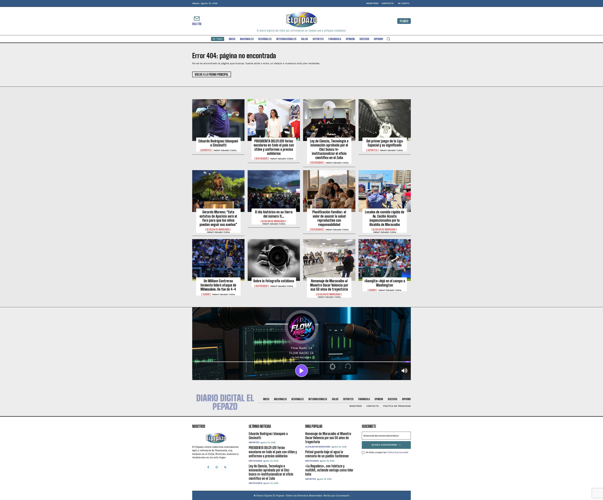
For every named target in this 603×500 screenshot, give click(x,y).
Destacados (262, 158)
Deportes (206, 150)
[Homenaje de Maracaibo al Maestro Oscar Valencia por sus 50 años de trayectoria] (329, 260)
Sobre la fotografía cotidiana (273, 281)
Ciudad (206, 294)
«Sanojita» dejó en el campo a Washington (384, 283)
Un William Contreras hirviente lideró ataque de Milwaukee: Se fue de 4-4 (218, 285)
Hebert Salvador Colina (224, 150)
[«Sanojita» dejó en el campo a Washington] (385, 260)
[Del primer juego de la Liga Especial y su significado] (385, 120)
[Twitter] (225, 467)
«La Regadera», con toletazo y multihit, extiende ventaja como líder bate (329, 470)
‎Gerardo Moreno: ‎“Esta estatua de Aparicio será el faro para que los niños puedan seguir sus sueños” (218, 218)
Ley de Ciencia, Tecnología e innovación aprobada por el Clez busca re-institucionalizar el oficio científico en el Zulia (329, 149)
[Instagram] (216, 467)
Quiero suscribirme (384, 445)
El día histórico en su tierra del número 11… (274, 214)
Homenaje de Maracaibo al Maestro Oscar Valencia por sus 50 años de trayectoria (329, 285)
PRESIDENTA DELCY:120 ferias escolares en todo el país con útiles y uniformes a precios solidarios (274, 147)
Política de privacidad (397, 452)
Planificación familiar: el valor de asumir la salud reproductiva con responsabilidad (329, 218)
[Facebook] (208, 467)
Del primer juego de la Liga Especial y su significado (384, 143)
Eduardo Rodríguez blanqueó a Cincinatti (218, 143)
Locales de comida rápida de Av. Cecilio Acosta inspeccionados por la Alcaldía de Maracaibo (384, 218)
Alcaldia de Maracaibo (217, 229)
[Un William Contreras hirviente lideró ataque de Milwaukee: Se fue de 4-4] (218, 260)
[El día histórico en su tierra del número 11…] (274, 191)
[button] (388, 39)
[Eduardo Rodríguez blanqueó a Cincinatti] (218, 120)
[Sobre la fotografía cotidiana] (274, 260)
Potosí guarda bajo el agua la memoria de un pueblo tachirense (327, 454)
